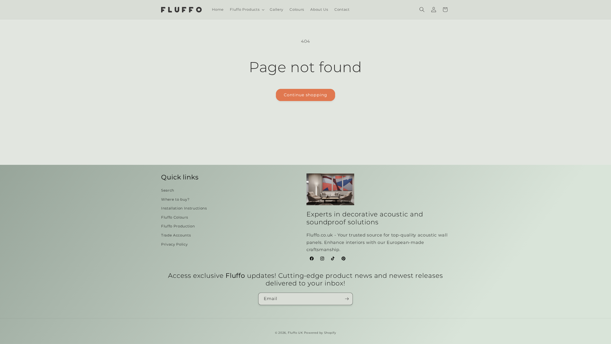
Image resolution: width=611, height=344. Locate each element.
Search (167, 190)
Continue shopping (305, 94)
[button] (247, 9)
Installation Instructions (184, 208)
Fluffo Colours (174, 217)
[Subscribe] (347, 299)
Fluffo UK (295, 332)
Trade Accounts (176, 235)
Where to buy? (175, 199)
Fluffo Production (178, 226)
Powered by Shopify (320, 332)
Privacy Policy (174, 244)
